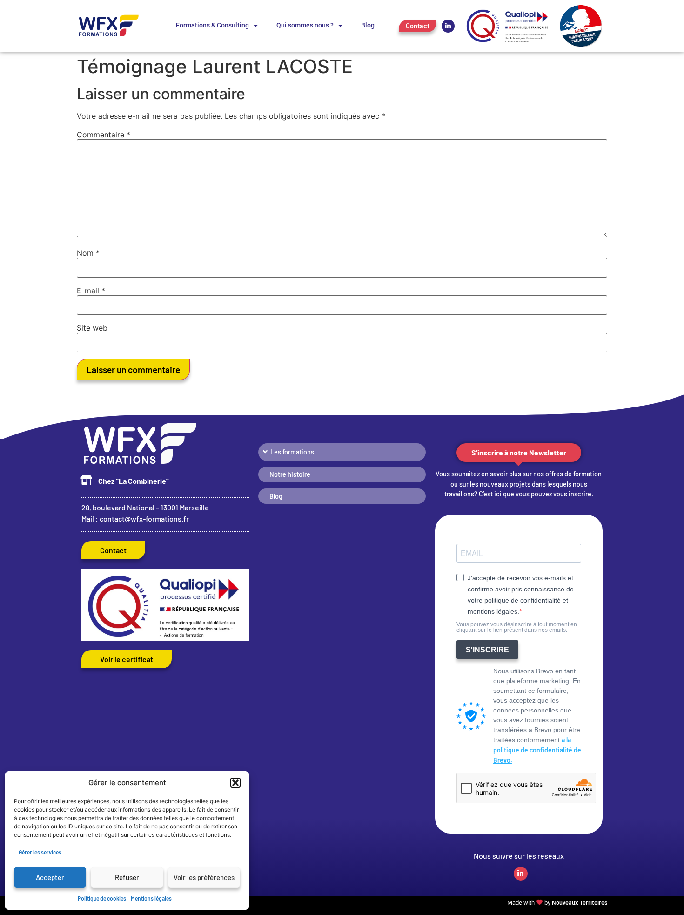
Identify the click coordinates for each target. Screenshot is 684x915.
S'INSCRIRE (487, 650)
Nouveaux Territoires (579, 902)
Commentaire (103, 134)
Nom (88, 253)
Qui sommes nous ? (305, 25)
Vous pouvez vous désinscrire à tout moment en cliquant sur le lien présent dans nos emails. (516, 627)
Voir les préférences (204, 877)
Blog (368, 25)
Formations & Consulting (212, 25)
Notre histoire (289, 474)
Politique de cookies (102, 898)
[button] (235, 782)
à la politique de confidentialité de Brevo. (537, 750)
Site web (92, 328)
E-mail (91, 290)
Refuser (127, 877)
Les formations (292, 452)
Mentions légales (151, 898)
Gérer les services (40, 852)
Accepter (50, 877)
